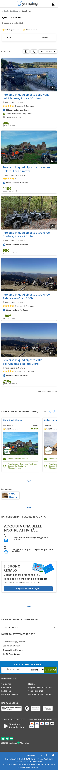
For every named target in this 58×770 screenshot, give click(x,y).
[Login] (53, 4)
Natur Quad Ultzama (12, 420)
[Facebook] (46, 756)
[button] (53, 411)
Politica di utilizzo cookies (39, 694)
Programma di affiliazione (40, 687)
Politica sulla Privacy (10, 694)
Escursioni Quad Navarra (13, 650)
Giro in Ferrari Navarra (12, 646)
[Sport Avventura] (27, 4)
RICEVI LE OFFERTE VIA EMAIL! (28, 664)
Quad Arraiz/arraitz (10, 627)
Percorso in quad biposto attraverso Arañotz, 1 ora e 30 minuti (26, 234)
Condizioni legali (35, 691)
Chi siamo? (6, 684)
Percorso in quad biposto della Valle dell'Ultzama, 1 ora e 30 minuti (26, 96)
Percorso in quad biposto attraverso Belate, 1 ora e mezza (26, 169)
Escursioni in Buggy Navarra (14, 642)
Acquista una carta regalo (28, 589)
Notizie (31, 684)
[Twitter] (53, 756)
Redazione (6, 691)
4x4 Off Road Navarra (11, 654)
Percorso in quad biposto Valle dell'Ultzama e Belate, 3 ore (22, 362)
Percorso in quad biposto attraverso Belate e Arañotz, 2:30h (26, 296)
